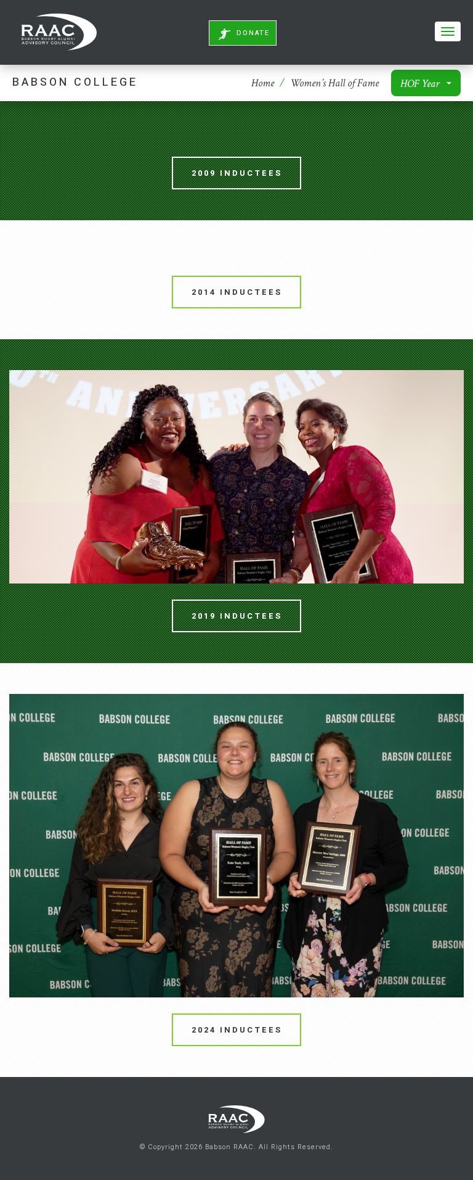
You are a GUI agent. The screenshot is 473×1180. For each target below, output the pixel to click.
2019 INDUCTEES (237, 616)
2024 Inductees (237, 1030)
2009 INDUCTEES (237, 173)
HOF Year (421, 83)
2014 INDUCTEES (237, 292)
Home (262, 83)
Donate (253, 33)
